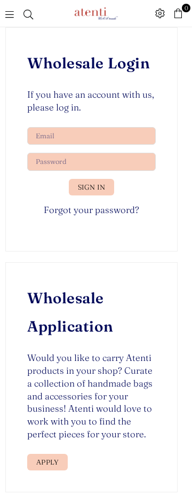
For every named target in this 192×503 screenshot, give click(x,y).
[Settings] (160, 13)
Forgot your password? (91, 209)
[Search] (28, 13)
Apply (47, 462)
